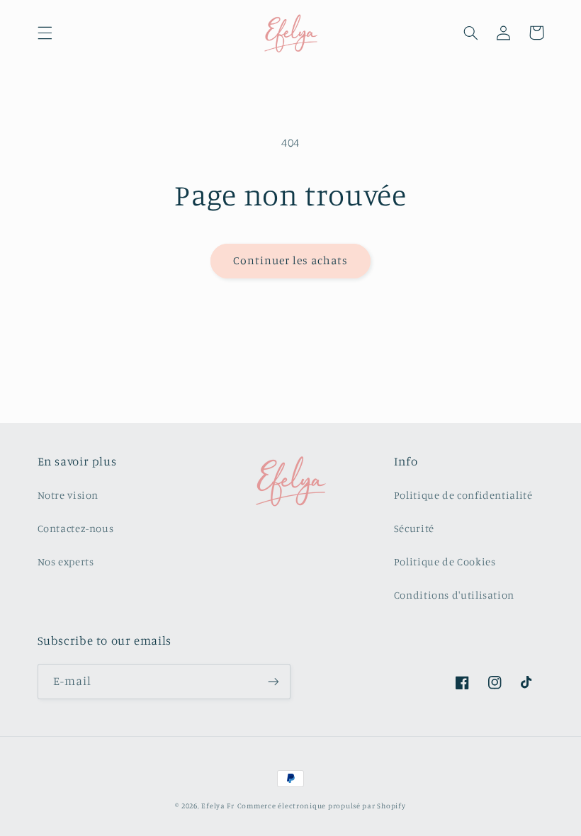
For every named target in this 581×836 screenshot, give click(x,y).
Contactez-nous (76, 528)
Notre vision (68, 495)
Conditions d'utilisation (454, 595)
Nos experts (66, 561)
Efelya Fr (218, 805)
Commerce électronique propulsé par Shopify (321, 805)
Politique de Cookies (445, 561)
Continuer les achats (291, 260)
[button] (44, 32)
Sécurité (414, 528)
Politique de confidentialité (463, 495)
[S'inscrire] (273, 681)
